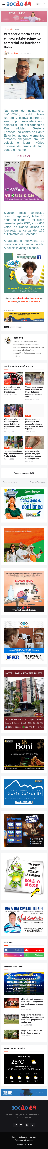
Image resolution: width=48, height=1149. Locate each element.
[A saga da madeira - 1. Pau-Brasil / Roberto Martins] (11, 1034)
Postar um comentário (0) (24, 473)
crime (18, 29)
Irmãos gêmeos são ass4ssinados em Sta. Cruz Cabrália (13, 389)
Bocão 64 (18, 337)
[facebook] (15, 1125)
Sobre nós (23, 1137)
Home (14, 1137)
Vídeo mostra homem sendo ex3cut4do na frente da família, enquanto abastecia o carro (34, 392)
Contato (33, 1137)
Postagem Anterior (10, 482)
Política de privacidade (24, 1140)
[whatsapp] (32, 1125)
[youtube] (21, 1125)
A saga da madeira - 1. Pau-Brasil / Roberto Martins (32, 1032)
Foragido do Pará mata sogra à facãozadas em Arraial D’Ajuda (13, 453)
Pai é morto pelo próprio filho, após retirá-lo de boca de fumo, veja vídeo (33, 454)
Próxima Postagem (37, 482)
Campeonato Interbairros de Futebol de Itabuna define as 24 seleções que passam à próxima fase (32, 1018)
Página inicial (9, 29)
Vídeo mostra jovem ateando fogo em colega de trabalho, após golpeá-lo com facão (12, 424)
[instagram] (27, 1125)
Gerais (19, 327)
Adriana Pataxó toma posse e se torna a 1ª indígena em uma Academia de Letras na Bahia (32, 1002)
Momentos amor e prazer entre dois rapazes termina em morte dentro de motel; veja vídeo (34, 424)
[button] (3, 4)
